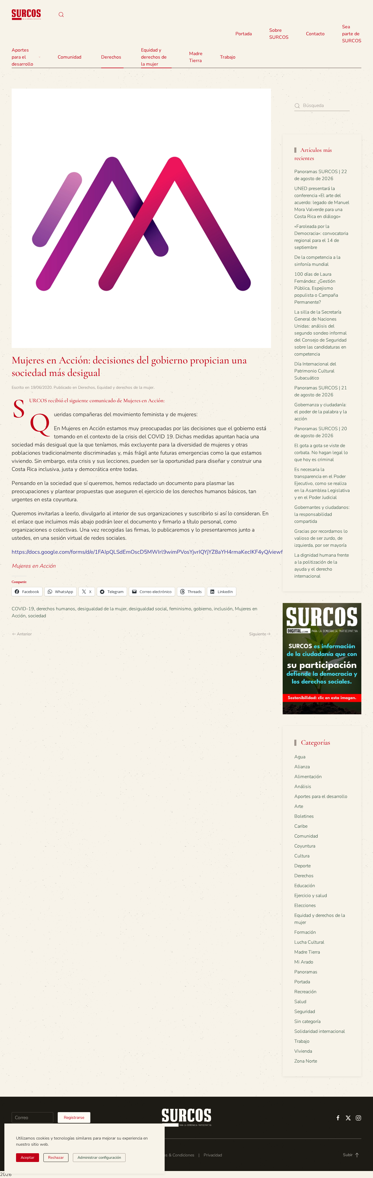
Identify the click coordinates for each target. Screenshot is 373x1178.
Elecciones (305, 905)
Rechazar (56, 1157)
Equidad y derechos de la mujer (154, 57)
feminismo (180, 609)
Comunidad (306, 836)
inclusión (223, 609)
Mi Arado (303, 962)
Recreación (305, 992)
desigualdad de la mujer (102, 609)
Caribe (300, 826)
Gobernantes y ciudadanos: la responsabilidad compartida (322, 514)
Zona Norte (305, 1061)
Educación (304, 885)
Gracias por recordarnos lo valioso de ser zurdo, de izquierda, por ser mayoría (321, 538)
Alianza (302, 767)
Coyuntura (304, 846)
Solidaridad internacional (319, 1031)
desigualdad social (148, 609)
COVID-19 (23, 609)
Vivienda (303, 1051)
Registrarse (74, 1117)
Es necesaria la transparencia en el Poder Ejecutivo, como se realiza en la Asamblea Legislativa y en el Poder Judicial (322, 483)
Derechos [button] (111, 57)
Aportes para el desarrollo (320, 796)
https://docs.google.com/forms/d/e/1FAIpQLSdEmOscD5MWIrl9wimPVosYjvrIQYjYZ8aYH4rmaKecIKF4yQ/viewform (152, 552)
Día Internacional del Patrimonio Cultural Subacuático (315, 371)
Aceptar (27, 1157)
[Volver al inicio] (26, 14)
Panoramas (305, 972)
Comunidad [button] (69, 57)
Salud (300, 1001)
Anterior (24, 634)
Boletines (304, 816)
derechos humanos (55, 609)
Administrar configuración (99, 1157)
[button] (61, 14)
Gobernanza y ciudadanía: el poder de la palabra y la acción (320, 412)
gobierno (202, 609)
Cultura (301, 856)
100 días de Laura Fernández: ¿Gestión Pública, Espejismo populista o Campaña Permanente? (316, 288)
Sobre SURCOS (278, 34)
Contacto (315, 34)
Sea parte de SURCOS (351, 34)
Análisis (302, 786)
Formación (305, 932)
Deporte (302, 866)
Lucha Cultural (309, 942)
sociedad (37, 616)
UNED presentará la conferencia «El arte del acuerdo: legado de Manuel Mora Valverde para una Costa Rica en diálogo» (321, 202)
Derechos (86, 387)
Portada (243, 34)
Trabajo (227, 57)
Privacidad (213, 1155)
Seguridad (304, 1011)
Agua (299, 757)
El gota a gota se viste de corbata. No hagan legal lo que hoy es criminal (321, 452)
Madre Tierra (196, 57)
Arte (298, 806)
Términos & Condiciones (172, 1155)
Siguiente (257, 634)
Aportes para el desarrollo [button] (22, 57)
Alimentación (308, 776)
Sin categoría (307, 1021)
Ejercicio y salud (310, 895)
